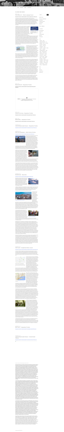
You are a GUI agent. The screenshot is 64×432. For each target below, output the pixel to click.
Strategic (44, 58)
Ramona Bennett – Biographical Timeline (23, 84)
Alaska (43, 40)
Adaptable (41, 40)
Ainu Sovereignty (29, 121)
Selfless (41, 57)
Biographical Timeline (18, 16)
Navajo (40, 51)
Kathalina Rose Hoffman (42, 21)
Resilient (46, 56)
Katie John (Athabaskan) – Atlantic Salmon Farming (25, 132)
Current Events (29, 7)
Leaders (25, 7)
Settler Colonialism (44, 57)
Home (18, 7)
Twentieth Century (46, 62)
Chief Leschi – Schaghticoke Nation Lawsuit (24, 247)
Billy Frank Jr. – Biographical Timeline (22, 327)
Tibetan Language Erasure (30, 16)
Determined (41, 44)
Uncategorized (41, 36)
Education (41, 45)
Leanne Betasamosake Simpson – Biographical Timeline (26, 125)
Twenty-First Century (42, 63)
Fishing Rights (41, 46)
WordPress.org (41, 72)
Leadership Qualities (23, 16)
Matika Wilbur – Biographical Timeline (22, 119)
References (35, 16)
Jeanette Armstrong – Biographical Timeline (24, 113)
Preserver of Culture (42, 56)
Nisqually (41, 52)
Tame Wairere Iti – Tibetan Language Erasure (24, 14)
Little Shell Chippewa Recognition (31, 86)
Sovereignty (41, 58)
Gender (44, 46)
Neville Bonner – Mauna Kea (20, 174)
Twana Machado (41, 22)
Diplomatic (44, 44)
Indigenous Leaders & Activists (27, 2)
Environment (44, 45)
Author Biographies (41, 30)
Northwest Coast (44, 52)
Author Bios (21, 7)
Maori (46, 50)
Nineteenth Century (44, 51)
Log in (40, 68)
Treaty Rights (41, 62)
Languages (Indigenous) (42, 50)
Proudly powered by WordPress (18, 430)
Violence (46, 63)
